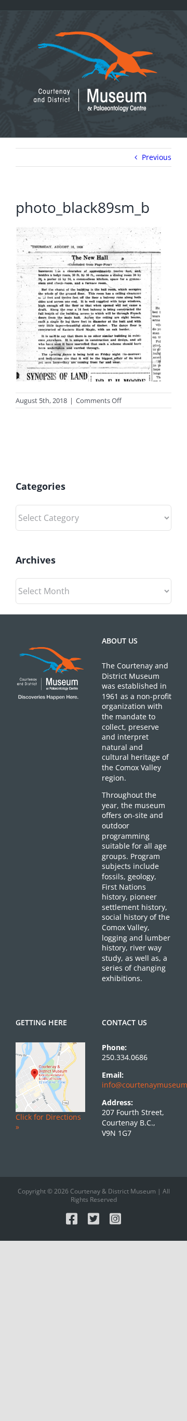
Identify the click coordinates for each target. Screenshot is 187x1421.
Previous (156, 157)
